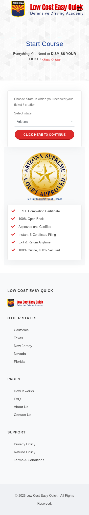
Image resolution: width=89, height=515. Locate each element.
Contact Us (22, 415)
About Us (21, 407)
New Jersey (23, 346)
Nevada (20, 354)
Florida (19, 362)
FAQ (17, 399)
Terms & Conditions (29, 460)
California (21, 330)
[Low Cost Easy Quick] (44, 303)
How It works (24, 391)
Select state (22, 113)
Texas (18, 338)
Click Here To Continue (44, 134)
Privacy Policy (24, 444)
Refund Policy (24, 452)
